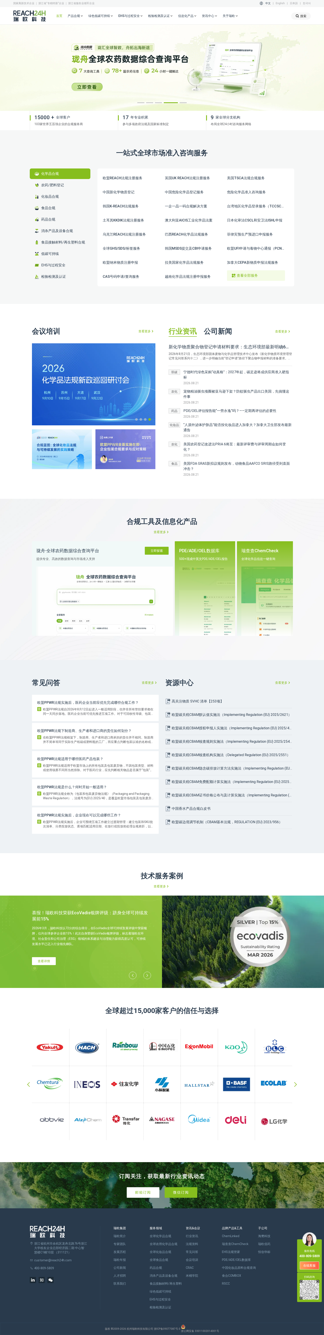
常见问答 (192, 1252)
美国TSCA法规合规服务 (246, 178)
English (280, 3)
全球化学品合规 (160, 1236)
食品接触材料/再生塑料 (166, 1283)
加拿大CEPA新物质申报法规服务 (252, 262)
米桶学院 (192, 1275)
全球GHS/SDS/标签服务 (121, 248)
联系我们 (120, 1283)
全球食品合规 (159, 1260)
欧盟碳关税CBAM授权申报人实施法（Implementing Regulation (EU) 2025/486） (232, 728)
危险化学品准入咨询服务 (246, 192)
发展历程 (120, 1252)
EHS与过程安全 (160, 1299)
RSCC (226, 1283)
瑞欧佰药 (264, 1244)
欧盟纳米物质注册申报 (120, 262)
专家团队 (120, 1244)
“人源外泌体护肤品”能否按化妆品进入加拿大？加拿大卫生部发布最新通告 (237, 427)
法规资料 (192, 1244)
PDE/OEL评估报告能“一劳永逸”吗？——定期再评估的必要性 (229, 411)
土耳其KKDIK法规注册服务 (123, 220)
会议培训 (192, 1260)
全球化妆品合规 (160, 1252)
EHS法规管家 (231, 1252)
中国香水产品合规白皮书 (191, 808)
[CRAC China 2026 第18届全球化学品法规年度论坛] (93, 384)
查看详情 (44, 961)
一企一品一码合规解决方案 (186, 206)
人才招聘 (120, 1275)
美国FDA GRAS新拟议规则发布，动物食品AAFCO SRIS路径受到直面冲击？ (236, 466)
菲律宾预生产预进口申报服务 (250, 234)
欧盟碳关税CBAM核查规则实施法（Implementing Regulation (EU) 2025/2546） (232, 741)
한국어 (307, 3)
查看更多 (144, 331)
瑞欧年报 (120, 1260)
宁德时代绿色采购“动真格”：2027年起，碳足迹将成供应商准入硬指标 (236, 374)
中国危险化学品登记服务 (184, 192)
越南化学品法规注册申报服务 (188, 276)
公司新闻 (120, 1267)
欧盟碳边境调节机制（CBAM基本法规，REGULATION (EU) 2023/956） (227, 822)
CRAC (190, 1267)
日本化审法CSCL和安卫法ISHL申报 (254, 220)
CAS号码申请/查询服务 (121, 276)
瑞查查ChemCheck (235, 1244)
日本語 (294, 3)
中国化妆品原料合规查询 (239, 1267)
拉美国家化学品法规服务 (184, 262)
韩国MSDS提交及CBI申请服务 (188, 248)
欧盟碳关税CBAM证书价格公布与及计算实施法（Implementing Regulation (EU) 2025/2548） (232, 795)
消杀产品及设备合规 (163, 1275)
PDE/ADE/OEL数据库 (236, 1260)
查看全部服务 (247, 275)
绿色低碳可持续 (160, 1291)
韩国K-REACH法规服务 (121, 206)
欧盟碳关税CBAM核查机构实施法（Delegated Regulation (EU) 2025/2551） (231, 755)
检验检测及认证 (160, 1307)
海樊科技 (264, 1236)
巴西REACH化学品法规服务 (186, 234)
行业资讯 (192, 1236)
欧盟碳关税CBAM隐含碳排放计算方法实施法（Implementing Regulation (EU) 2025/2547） (232, 768)
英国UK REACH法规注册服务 (187, 178)
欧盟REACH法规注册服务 (122, 178)
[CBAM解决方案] (162, 68)
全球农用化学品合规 (163, 1244)
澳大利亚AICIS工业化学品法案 (188, 220)
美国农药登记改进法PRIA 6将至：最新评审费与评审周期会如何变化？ (234, 447)
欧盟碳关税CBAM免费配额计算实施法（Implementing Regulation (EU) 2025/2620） (232, 782)
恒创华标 (264, 1252)
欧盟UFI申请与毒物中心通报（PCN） (256, 248)
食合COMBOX (231, 1275)
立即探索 (157, 550)
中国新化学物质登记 (118, 192)
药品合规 (156, 1267)
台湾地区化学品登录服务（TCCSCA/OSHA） (256, 206)
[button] (140, 102)
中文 (268, 3)
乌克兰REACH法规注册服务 (124, 234)
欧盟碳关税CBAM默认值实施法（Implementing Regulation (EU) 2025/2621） (232, 715)
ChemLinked (230, 1236)
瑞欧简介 (120, 1236)
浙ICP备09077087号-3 (167, 1328)
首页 (59, 16)
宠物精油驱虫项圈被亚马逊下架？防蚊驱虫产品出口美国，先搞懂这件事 (236, 394)
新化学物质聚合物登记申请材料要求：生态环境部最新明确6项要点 (230, 346)
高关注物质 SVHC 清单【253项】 (198, 701)
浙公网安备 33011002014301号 (200, 1331)
